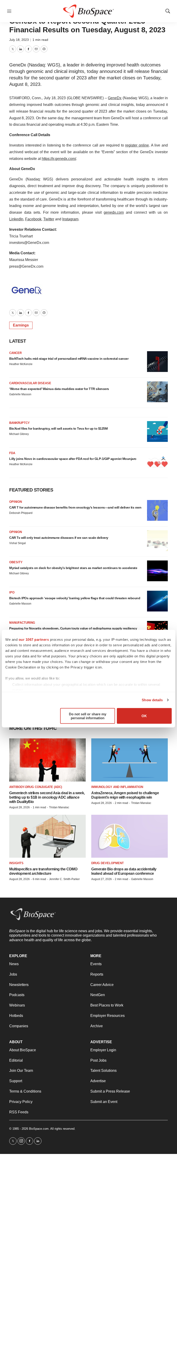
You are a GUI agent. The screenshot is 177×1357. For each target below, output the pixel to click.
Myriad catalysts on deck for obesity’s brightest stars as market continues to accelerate (73, 568)
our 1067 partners (34, 639)
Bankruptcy (19, 423)
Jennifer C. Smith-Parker (64, 879)
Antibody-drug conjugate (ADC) (35, 787)
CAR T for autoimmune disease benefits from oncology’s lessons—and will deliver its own (75, 507)
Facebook (33, 219)
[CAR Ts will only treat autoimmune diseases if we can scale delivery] (157, 540)
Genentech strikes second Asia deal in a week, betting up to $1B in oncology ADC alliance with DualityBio (47, 797)
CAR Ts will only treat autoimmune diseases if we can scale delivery (58, 537)
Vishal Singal (17, 543)
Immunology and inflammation (117, 787)
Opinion (15, 501)
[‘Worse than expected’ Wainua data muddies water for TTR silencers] (157, 391)
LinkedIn (16, 219)
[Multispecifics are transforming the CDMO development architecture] (47, 836)
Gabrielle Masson (20, 394)
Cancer (15, 353)
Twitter (48, 219)
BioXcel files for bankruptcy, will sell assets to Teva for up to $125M (58, 428)
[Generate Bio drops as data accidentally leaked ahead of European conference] (129, 836)
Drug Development (107, 863)
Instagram (70, 219)
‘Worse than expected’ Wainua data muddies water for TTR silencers (59, 389)
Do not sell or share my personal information (87, 716)
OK (144, 716)
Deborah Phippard (20, 513)
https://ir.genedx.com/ (59, 159)
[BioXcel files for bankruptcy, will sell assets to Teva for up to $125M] (157, 431)
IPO (12, 592)
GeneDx (114, 98)
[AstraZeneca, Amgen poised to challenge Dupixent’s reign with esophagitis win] (129, 760)
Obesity (16, 562)
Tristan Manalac (59, 807)
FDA (12, 453)
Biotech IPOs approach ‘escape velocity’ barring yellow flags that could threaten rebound (74, 598)
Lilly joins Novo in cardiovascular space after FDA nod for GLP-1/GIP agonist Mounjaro (72, 459)
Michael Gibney (19, 434)
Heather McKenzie (20, 364)
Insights (16, 863)
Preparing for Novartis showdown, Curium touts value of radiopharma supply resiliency (73, 628)
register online (137, 145)
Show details (152, 700)
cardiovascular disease (30, 383)
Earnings (21, 325)
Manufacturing (22, 622)
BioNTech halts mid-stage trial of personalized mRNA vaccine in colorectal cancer (68, 358)
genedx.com (114, 212)
